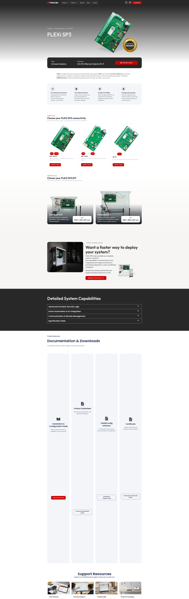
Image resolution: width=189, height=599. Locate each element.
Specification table (56, 321)
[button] (94, 306)
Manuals (82, 2)
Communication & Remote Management (66, 316)
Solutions (73, 2)
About (88, 2)
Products (64, 2)
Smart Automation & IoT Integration (64, 311)
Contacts (95, 2)
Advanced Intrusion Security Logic (63, 306)
